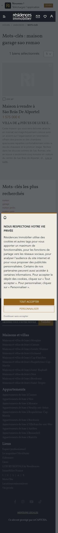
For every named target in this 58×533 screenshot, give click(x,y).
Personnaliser (29, 309)
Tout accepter (29, 302)
